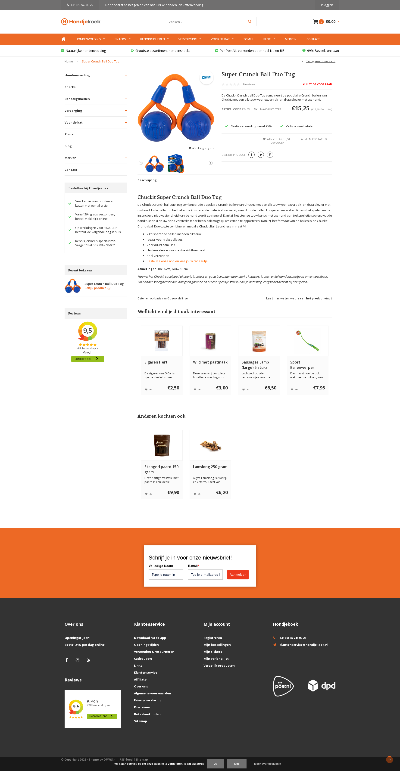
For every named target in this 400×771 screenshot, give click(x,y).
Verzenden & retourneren (154, 652)
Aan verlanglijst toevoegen (278, 140)
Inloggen (327, 5)
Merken (291, 39)
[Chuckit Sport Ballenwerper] (307, 341)
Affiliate (140, 679)
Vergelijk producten (219, 665)
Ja (215, 763)
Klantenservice (145, 672)
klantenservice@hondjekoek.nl (303, 645)
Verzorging (187, 39)
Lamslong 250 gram (210, 466)
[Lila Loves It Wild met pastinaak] (210, 341)
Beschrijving (147, 180)
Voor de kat (220, 39)
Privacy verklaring (148, 700)
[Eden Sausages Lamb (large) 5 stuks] (259, 341)
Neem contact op (316, 139)
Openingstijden (146, 645)
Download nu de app (150, 638)
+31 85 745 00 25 (82, 5)
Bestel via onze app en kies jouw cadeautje (177, 261)
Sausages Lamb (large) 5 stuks (255, 365)
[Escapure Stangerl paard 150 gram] (161, 445)
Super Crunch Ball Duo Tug (100, 61)
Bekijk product (95, 288)
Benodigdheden (152, 39)
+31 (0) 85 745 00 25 (292, 638)
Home (63, 39)
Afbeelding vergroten (203, 148)
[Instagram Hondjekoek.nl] (77, 660)
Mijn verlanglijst (216, 658)
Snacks (121, 39)
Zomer (248, 39)
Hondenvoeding (88, 39)
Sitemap (140, 721)
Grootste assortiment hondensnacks (162, 50)
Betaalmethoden (147, 714)
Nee (237, 763)
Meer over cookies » (267, 763)
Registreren (212, 638)
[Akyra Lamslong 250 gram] (210, 445)
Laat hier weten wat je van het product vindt (299, 298)
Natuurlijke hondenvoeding (86, 50)
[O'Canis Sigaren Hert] (161, 341)
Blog (267, 39)
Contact (313, 39)
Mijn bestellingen (217, 645)
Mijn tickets (212, 652)
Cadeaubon (143, 658)
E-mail (193, 566)
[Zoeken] (250, 21)
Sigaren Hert (156, 362)
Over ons (141, 686)
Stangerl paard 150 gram (161, 469)
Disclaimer (142, 707)
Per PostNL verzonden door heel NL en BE (252, 50)
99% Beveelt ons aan (323, 50)
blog (68, 146)
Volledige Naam (161, 566)
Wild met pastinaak (210, 362)
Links (138, 665)
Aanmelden (238, 574)
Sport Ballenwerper (302, 365)
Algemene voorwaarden (152, 693)
